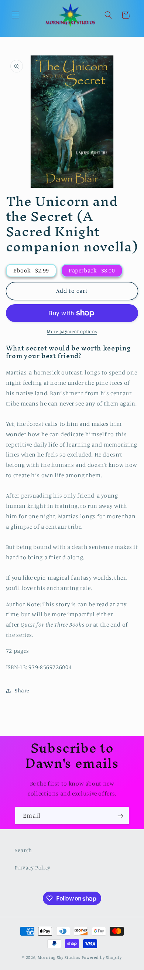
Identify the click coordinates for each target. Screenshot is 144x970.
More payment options (72, 331)
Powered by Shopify (102, 957)
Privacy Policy (33, 867)
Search (23, 850)
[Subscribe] (120, 816)
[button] (15, 15)
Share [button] (22, 690)
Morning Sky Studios (59, 957)
